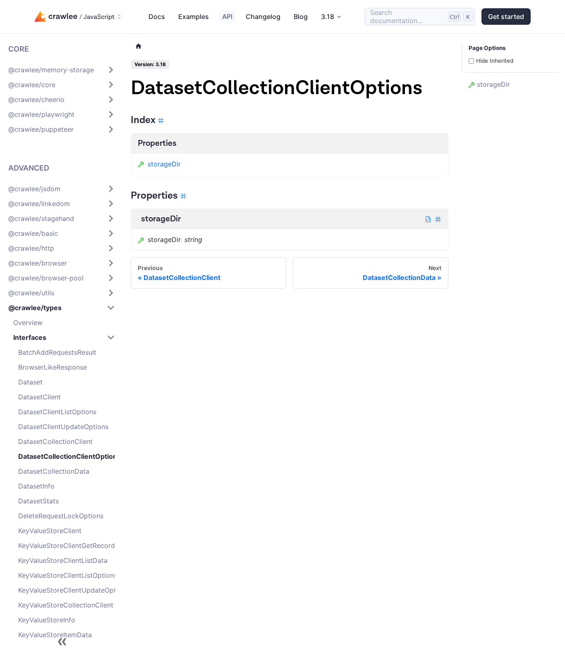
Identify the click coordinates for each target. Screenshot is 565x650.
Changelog (263, 16)
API (227, 16)
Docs (156, 16)
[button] (61, 69)
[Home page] (138, 46)
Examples (193, 16)
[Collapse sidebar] (62, 641)
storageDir (164, 164)
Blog (301, 16)
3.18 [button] (327, 16)
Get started (506, 16)
